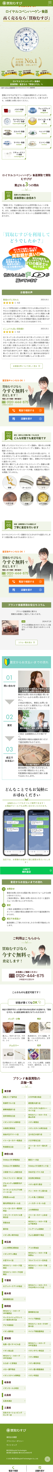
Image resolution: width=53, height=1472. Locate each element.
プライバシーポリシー (15, 1441)
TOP (2, 88)
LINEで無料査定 (26, 871)
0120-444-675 (17, 402)
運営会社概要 (11, 1437)
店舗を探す (26, 418)
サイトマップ (11, 1445)
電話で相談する (26, 410)
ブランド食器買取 (10, 88)
